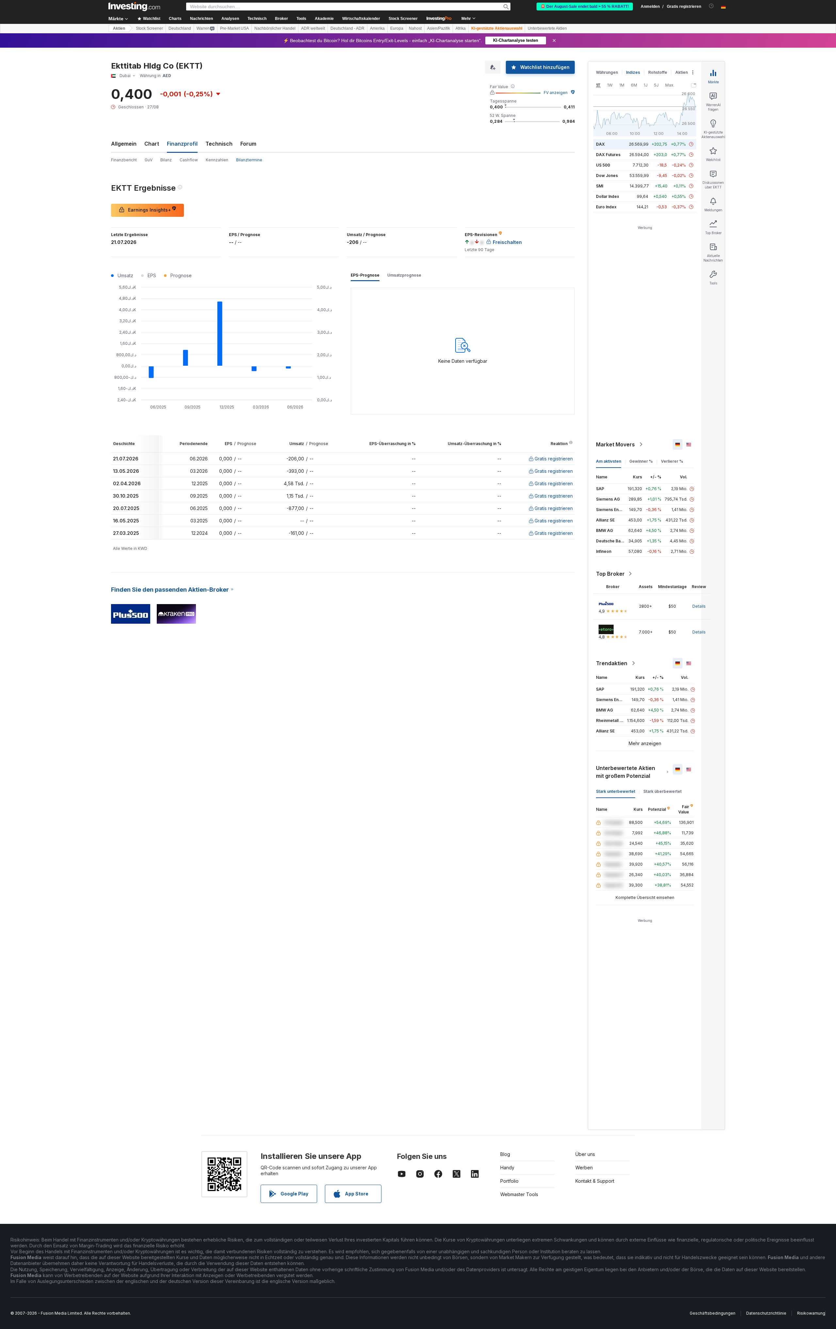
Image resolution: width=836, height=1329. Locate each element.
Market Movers (615, 444)
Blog (505, 1154)
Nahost (415, 28)
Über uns (585, 1154)
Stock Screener (403, 18)
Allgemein (124, 143)
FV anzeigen (556, 92)
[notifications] (711, 6)
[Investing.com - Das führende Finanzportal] (134, 6)
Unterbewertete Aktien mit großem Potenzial (625, 772)
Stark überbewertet (662, 791)
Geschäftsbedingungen (712, 1313)
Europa (396, 28)
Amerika (377, 28)
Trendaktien (611, 663)
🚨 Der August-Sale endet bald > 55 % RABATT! (584, 6)
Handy (507, 1167)
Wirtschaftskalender (361, 18)
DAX (600, 144)
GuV (149, 159)
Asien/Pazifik (438, 28)
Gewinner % (641, 461)
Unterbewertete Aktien (547, 28)
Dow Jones (607, 175)
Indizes (633, 72)
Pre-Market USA (234, 28)
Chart (151, 143)
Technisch (219, 143)
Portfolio (509, 1181)
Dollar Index (607, 196)
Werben (584, 1167)
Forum (248, 143)
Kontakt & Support (594, 1181)
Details (699, 606)
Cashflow (189, 159)
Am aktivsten (608, 461)
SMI (599, 186)
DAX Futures (608, 154)
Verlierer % (672, 461)
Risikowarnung (811, 1313)
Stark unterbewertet (615, 791)
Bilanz (166, 159)
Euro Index (606, 206)
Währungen (607, 72)
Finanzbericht (124, 159)
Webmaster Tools (519, 1194)
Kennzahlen (217, 159)
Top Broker (610, 573)
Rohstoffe (657, 72)
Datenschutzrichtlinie (766, 1313)
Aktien (119, 28)
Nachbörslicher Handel (275, 28)
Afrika (461, 28)
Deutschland (180, 28)
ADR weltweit (313, 28)
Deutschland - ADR (347, 28)
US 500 (603, 165)
